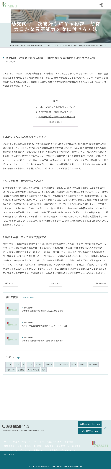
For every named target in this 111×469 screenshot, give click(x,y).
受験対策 (48, 364)
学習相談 (21, 369)
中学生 (73, 364)
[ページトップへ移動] (106, 427)
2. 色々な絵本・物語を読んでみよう (56, 111)
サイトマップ (10, 454)
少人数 (30, 364)
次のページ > (100, 283)
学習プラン (10, 369)
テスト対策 (93, 364)
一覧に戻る (55, 283)
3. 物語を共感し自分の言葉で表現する (57, 116)
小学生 (8, 364)
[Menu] (107, 5)
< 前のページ (10, 283)
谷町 (43, 369)
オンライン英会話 (61, 364)
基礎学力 (83, 364)
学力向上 (39, 364)
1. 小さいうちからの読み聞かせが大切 (57, 107)
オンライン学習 (33, 369)
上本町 (17, 364)
